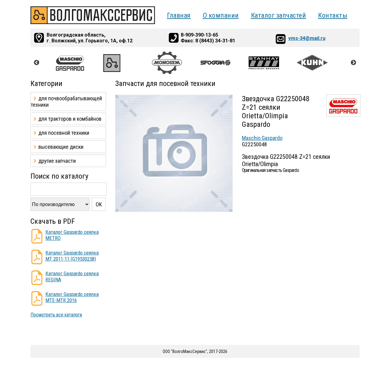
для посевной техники (63, 133)
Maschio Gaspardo (262, 138)
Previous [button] (37, 63)
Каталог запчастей (278, 15)
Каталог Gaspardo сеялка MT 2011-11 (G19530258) (72, 256)
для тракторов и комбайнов (69, 119)
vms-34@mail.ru (306, 38)
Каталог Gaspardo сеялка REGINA (72, 276)
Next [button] (353, 63)
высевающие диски (60, 147)
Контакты (332, 15)
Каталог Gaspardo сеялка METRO (72, 235)
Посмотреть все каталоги (56, 315)
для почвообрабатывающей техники (66, 101)
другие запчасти (57, 161)
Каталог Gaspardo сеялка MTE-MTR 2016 (72, 297)
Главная (179, 15)
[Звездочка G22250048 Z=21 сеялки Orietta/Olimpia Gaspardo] (174, 210)
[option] (79, 63)
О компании (221, 15)
